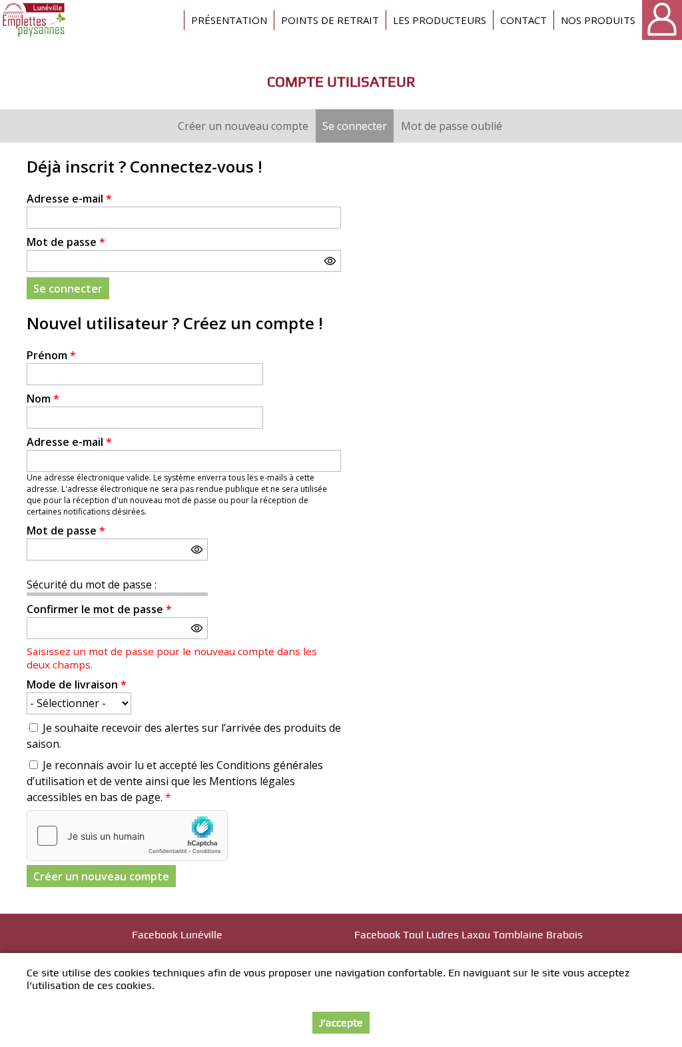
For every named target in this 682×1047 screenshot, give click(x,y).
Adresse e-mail (69, 198)
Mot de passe (66, 242)
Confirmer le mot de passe (99, 609)
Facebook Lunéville (177, 934)
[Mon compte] (662, 20)
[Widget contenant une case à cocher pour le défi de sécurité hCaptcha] (127, 835)
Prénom (51, 355)
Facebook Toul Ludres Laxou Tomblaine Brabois (468, 934)
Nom (43, 398)
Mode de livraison (77, 684)
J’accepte (341, 1022)
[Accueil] (35, 20)
